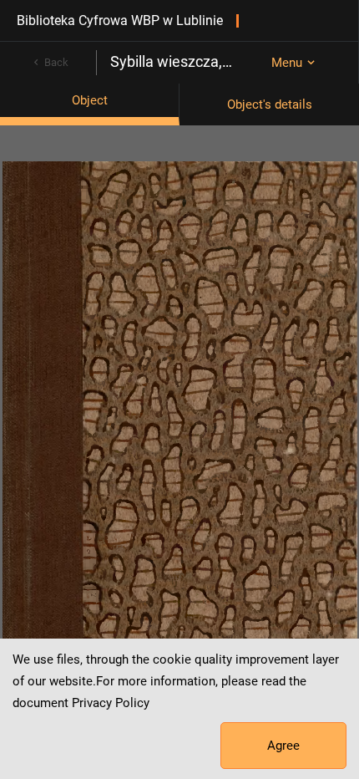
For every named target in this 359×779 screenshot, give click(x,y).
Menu (286, 62)
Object (90, 100)
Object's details (269, 104)
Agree (283, 745)
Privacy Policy (110, 702)
